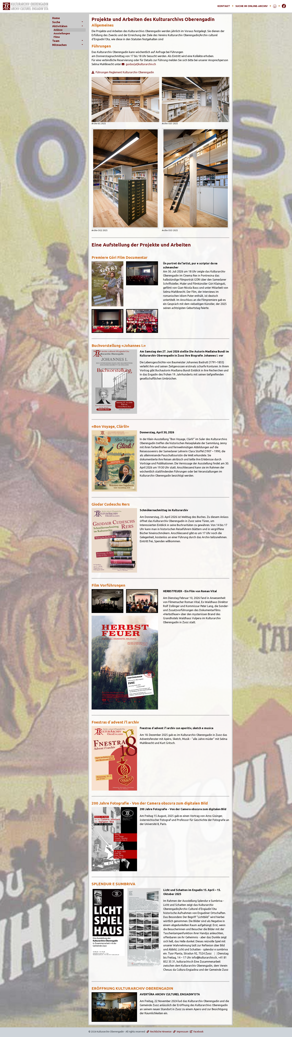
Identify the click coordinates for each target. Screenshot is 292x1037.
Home (56, 18)
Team (55, 40)
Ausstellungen (62, 33)
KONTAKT (223, 6)
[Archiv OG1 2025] (195, 99)
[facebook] (284, 6)
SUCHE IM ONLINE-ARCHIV (251, 6)
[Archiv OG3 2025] (195, 178)
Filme (57, 37)
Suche (56, 22)
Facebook (198, 1031)
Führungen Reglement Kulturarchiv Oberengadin (125, 72)
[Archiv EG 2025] (125, 99)
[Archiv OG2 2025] (125, 178)
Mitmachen (59, 44)
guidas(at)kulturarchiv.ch (141, 64)
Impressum (182, 1031)
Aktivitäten (59, 26)
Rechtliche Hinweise (161, 1031)
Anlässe (58, 30)
